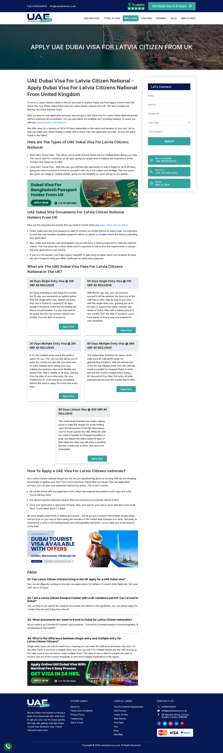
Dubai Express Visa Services (51, 122)
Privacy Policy (78, 714)
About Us (75, 706)
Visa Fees (146, 18)
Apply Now (130, 18)
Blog (174, 18)
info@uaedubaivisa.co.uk (63, 6)
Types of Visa (112, 18)
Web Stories (188, 18)
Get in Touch (77, 722)
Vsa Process (120, 710)
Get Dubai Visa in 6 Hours (169, 6)
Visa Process (92, 18)
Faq (116, 726)
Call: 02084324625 (37, 6)
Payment (161, 18)
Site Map (118, 734)
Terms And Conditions (82, 710)
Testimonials (77, 718)
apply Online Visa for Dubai (113, 225)
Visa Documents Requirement (128, 706)
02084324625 (169, 707)
